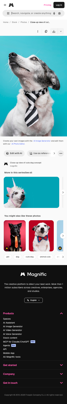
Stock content (10, 337)
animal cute (45, 257)
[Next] (54, 153)
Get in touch (10, 382)
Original (20, 41)
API (5, 349)
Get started (10, 365)
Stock (14, 22)
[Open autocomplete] (7, 13)
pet (7, 257)
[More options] (38, 31)
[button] (33, 300)
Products (8, 313)
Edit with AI (16, 153)
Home (5, 22)
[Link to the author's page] (6, 164)
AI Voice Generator (12, 334)
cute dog (30, 257)
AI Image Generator (42, 141)
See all (28, 172)
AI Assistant (9, 322)
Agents (9, 345)
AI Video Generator (12, 330)
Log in (59, 5)
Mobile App (8, 353)
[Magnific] (33, 275)
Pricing (47, 5)
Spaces (7, 318)
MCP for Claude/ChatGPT (19, 341)
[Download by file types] (61, 31)
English (33, 300)
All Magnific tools (11, 356)
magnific (13, 166)
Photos (24, 22)
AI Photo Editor (18, 144)
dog (17, 257)
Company (9, 373)
